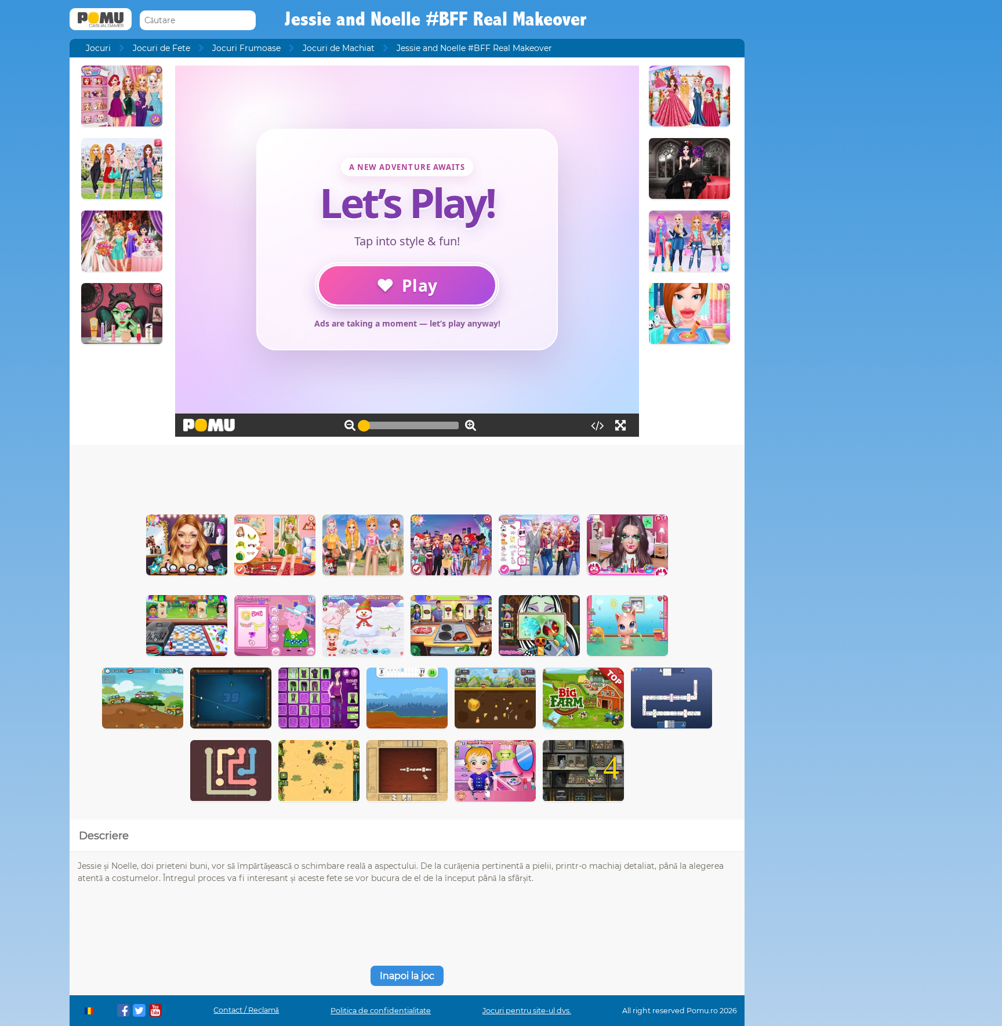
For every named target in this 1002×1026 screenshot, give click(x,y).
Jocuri (98, 48)
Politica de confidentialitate (381, 1010)
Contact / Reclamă (246, 1010)
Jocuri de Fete (161, 48)
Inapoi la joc (407, 975)
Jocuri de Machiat (339, 48)
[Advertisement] (407, 477)
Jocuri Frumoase (246, 48)
